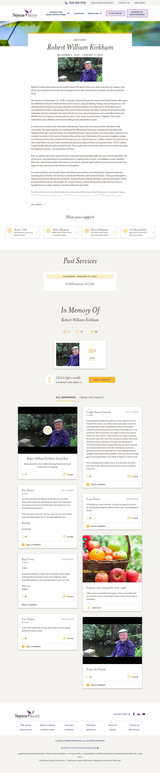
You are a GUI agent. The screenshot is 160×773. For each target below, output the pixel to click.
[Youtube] (143, 714)
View (92, 358)
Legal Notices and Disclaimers (31, 753)
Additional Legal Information (52, 760)
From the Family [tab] (92, 397)
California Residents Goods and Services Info (117, 753)
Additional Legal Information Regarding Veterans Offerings (94, 760)
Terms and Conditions (57, 753)
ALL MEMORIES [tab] (66, 397)
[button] (56, 13)
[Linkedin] (139, 714)
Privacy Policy (75, 753)
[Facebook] (133, 714)
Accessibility (89, 753)
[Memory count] (65, 331)
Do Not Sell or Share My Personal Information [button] (79, 748)
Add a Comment (98, 484)
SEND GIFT (96, 608)
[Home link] (25, 13)
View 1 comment (29, 604)
